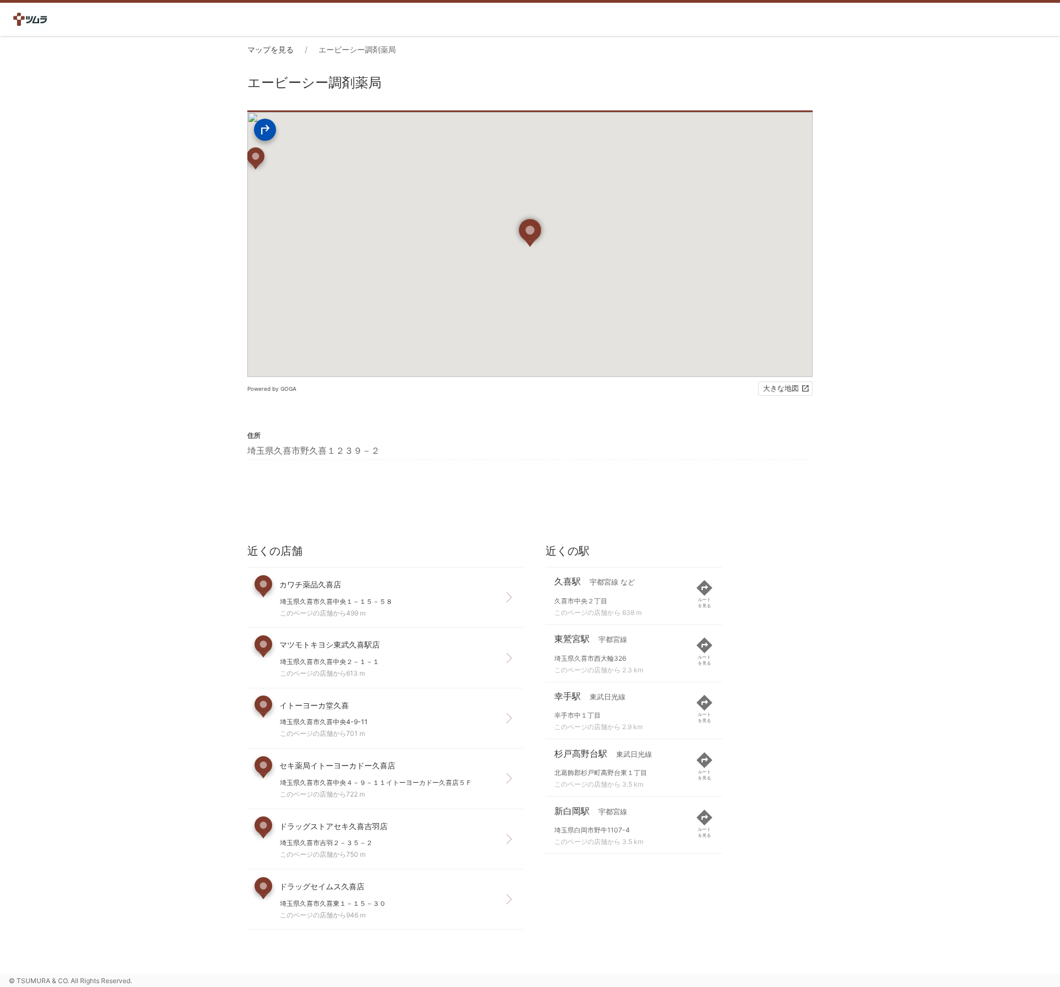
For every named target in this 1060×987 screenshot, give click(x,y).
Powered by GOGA (271, 388)
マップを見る (270, 49)
